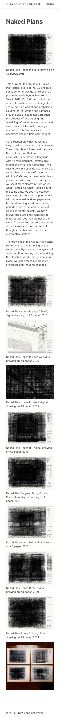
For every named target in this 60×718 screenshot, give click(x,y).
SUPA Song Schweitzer (23, 4)
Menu (50, 4)
